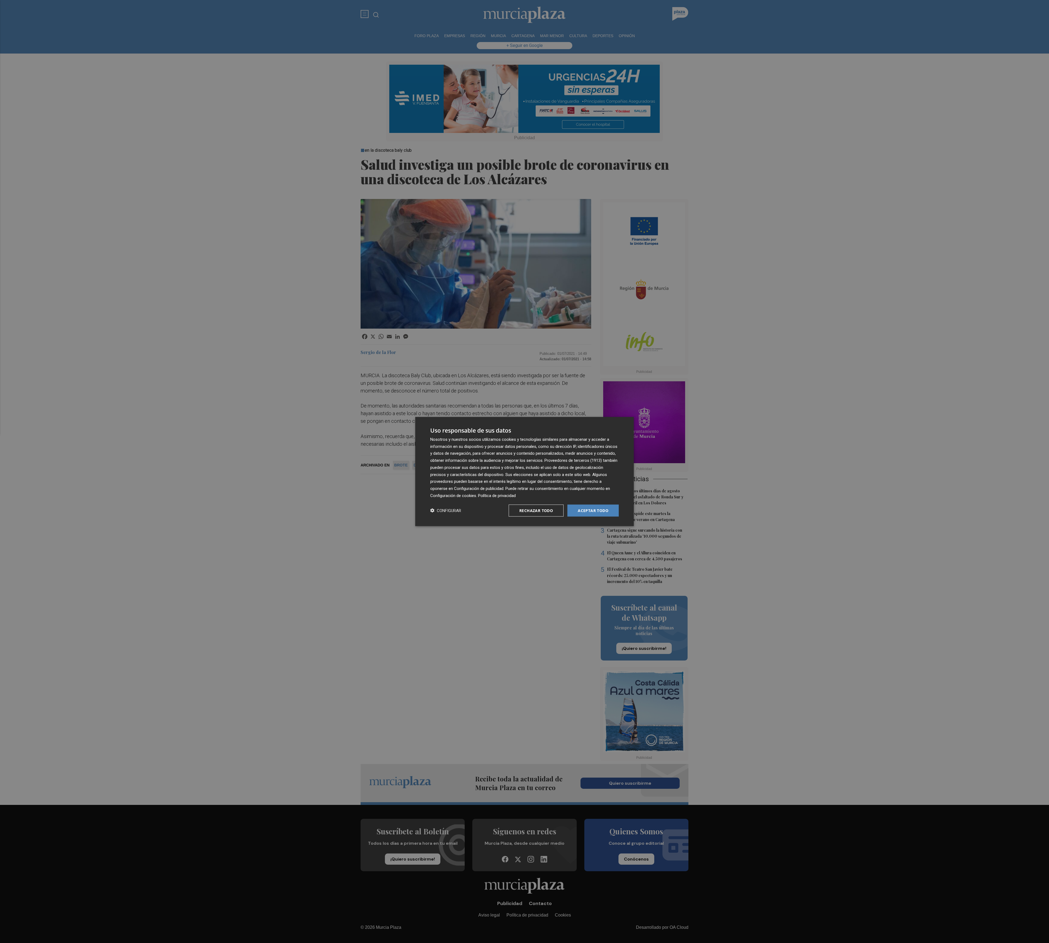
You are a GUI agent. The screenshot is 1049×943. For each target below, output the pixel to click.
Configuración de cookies (453, 495)
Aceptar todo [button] (593, 510)
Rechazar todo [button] (536, 510)
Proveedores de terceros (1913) (573, 460)
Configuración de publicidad (478, 488)
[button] (445, 510)
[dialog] (524, 471)
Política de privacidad (497, 495)
